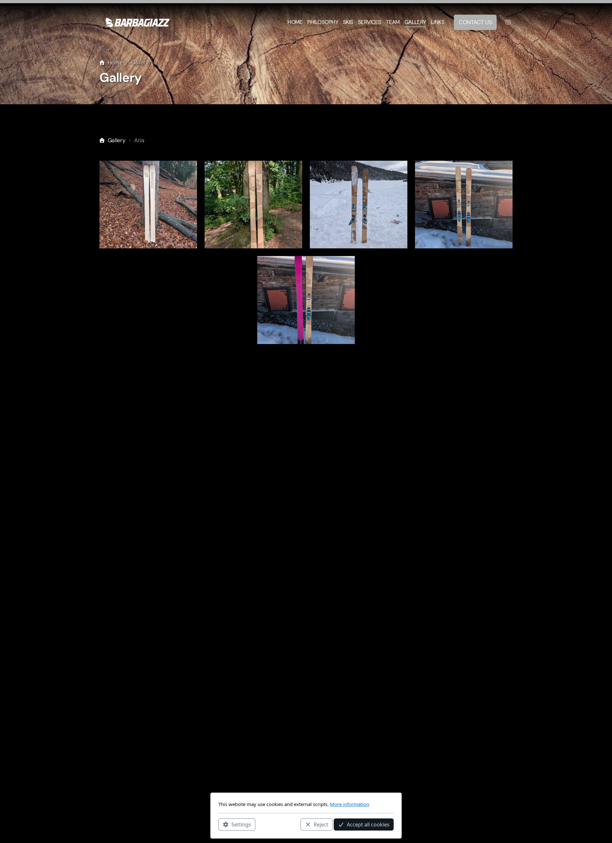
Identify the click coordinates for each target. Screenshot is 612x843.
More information (349, 804)
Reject (321, 824)
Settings (241, 824)
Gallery (116, 140)
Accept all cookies (368, 824)
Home (115, 62)
